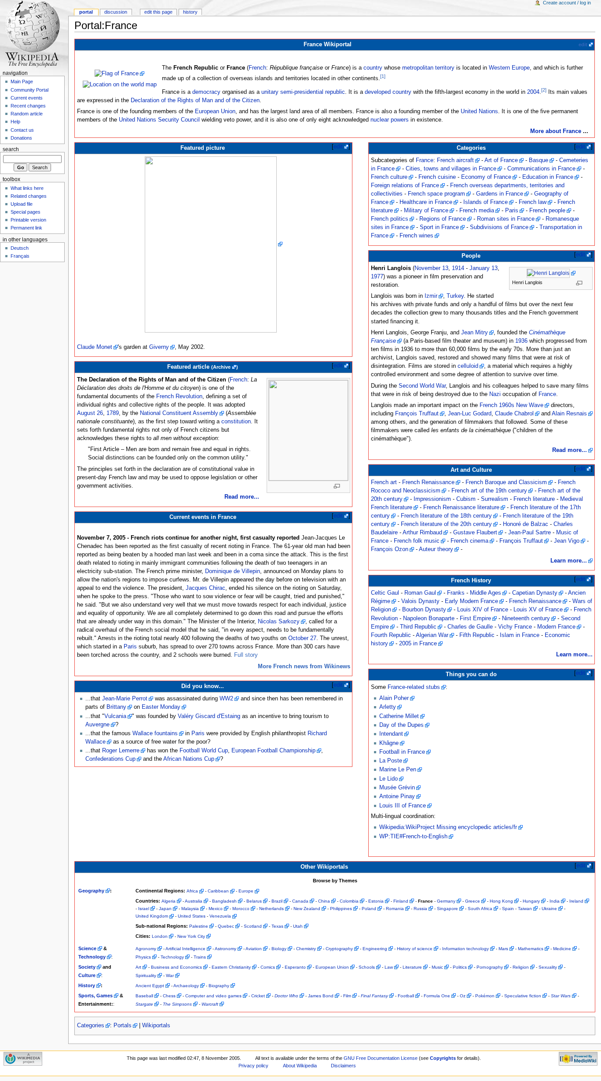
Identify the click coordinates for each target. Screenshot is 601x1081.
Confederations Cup (110, 759)
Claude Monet (94, 347)
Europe (245, 890)
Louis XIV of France (482, 610)
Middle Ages (485, 593)
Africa (192, 890)
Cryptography (339, 948)
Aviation (254, 948)
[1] (382, 76)
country (372, 68)
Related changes (29, 196)
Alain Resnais (569, 414)
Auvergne (97, 725)
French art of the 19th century (489, 491)
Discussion (115, 12)
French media (476, 210)
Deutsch (20, 248)
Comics (267, 967)
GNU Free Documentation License (381, 1058)
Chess (169, 995)
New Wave (529, 405)
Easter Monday (161, 707)
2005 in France (418, 643)
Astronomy (225, 948)
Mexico (216, 908)
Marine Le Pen (397, 769)
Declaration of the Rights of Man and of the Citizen (195, 100)
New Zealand (306, 908)
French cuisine (437, 177)
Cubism (466, 499)
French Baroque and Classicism (506, 482)
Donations (21, 138)
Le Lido (388, 779)
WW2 (226, 699)
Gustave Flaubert (475, 532)
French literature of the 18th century (446, 516)
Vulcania (115, 716)
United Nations (479, 111)
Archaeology (186, 985)
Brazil (276, 901)
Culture (86, 975)
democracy (206, 92)
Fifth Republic (477, 635)
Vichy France (515, 627)
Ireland (576, 901)
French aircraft (455, 160)
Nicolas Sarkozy (279, 621)
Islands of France (485, 202)
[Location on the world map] (120, 84)
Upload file (22, 204)
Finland (400, 901)
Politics (460, 967)
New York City (191, 936)
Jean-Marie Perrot (124, 699)
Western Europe (509, 68)
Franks (456, 593)
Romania (395, 908)
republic (335, 92)
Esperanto (295, 967)
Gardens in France (499, 194)
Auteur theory (436, 549)
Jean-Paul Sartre (529, 532)
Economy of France (486, 177)
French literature (534, 499)
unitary (270, 92)
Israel (143, 908)
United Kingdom (152, 916)
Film (347, 995)
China (324, 901)
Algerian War (432, 635)
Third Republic (418, 627)
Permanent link (26, 227)
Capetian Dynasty (534, 593)
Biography (219, 985)
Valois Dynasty (420, 601)
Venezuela (220, 916)
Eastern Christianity (231, 967)
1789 (112, 413)
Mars (503, 948)
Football (406, 995)
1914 (458, 268)
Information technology (465, 948)
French (257, 68)
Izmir (431, 296)
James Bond (320, 995)
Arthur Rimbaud (422, 532)
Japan (165, 908)
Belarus (254, 901)
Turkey (455, 296)
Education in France (547, 177)
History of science (414, 948)
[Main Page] (34, 34)
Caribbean (218, 890)
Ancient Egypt (150, 985)
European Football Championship (273, 751)
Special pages (25, 212)
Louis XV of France (538, 610)
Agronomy (146, 948)
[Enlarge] (339, 486)
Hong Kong (501, 901)
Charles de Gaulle (470, 627)
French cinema (469, 541)
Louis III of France (402, 806)
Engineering (375, 948)
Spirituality (146, 975)
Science (87, 948)
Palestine (198, 926)
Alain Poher (394, 698)
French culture (389, 177)
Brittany (116, 707)
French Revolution (179, 396)
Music (437, 967)
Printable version (28, 219)
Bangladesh (224, 901)
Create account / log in (567, 2)
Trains (200, 957)
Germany (446, 901)
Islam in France (519, 635)
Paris (130, 647)
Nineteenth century (526, 618)
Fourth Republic (391, 635)
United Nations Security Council (159, 120)
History (86, 985)
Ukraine (549, 908)
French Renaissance (428, 482)
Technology (92, 956)
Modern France (556, 627)
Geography (91, 890)
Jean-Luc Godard (469, 414)
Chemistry (306, 948)
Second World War (422, 386)
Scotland (253, 926)
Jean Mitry (474, 332)
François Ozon (389, 549)
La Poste (390, 761)
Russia (420, 908)
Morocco (240, 908)
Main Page (22, 81)
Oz (462, 995)
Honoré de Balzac (525, 524)
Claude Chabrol (514, 414)
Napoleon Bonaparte (428, 618)
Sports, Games (95, 995)
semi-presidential (301, 92)
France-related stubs (414, 687)
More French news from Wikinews (304, 666)
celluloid (468, 366)
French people (547, 210)
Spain (508, 908)
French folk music (417, 541)
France (424, 160)
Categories (90, 1025)
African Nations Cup (188, 759)
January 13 (483, 268)
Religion (521, 967)
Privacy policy (253, 1065)
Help (15, 121)
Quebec (226, 926)
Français (20, 256)
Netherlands (271, 908)
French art (384, 482)
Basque (538, 160)
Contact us (22, 130)
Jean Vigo (566, 541)
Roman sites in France (506, 219)
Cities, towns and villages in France (451, 169)
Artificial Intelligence (185, 948)
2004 (533, 92)
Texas (277, 926)
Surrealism (494, 499)
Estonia (376, 901)
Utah (298, 926)
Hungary (531, 901)
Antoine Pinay (397, 796)
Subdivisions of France (499, 227)
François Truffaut (417, 414)
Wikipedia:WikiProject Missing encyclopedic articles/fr (448, 827)
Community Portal (29, 90)
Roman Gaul (420, 593)
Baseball (144, 995)
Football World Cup (204, 751)
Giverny (159, 347)
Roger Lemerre (120, 751)
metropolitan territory (428, 68)
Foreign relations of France (405, 185)
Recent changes (28, 105)
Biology (278, 948)
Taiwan (525, 908)
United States (191, 916)
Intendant (391, 734)
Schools (367, 967)
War (170, 975)
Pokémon (485, 995)
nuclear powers (389, 120)
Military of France (426, 210)
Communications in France (541, 169)
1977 (377, 277)
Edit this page (158, 12)
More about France (555, 131)
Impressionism (432, 499)
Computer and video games (213, 995)
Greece (472, 901)
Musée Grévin (397, 788)
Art (138, 967)
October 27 (302, 638)
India (555, 901)
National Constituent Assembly (179, 413)
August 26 (90, 413)
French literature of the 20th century (446, 524)
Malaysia (190, 908)
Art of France (501, 160)
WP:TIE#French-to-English (413, 836)
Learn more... (568, 561)
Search (11, 149)
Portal (86, 12)
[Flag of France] (119, 73)
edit (583, 44)
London (160, 936)
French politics (389, 219)
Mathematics (530, 948)
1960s (506, 405)
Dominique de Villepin (232, 571)
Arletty (387, 707)
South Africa (480, 908)
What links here (27, 188)
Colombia (349, 901)
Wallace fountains (155, 733)
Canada (300, 901)
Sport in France (439, 227)
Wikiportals (156, 1025)
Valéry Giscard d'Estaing (209, 716)
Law (389, 967)
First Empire (475, 618)
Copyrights (443, 1058)
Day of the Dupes (401, 725)
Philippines (341, 908)
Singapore (447, 908)
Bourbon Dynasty (424, 610)
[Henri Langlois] (551, 273)
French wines (416, 236)
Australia (193, 901)
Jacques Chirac (205, 588)
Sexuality (548, 967)
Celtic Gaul (385, 593)
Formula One (437, 995)
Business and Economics (176, 967)
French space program (436, 194)
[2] (543, 90)
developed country (388, 92)
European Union (215, 111)
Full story (246, 655)
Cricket (258, 995)
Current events (27, 97)
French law (532, 202)
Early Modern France (471, 601)
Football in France (402, 752)
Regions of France (442, 219)
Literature (412, 967)
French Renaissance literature (461, 507)
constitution (236, 421)
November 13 (431, 268)
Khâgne (389, 743)
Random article (27, 113)
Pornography (489, 967)
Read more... (241, 497)
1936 (521, 341)
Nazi (495, 394)
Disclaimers (343, 1065)
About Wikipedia (300, 1065)
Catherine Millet (399, 716)
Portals (123, 1025)
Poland (369, 908)
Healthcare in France (425, 202)
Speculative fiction (522, 995)
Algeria (168, 901)
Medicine (562, 948)
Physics (143, 957)
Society (86, 967)
